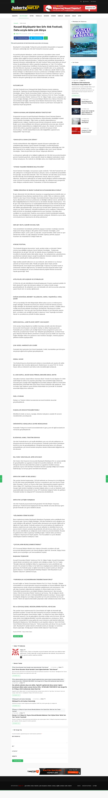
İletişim (95, 785)
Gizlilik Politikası (86, 785)
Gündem (53, 15)
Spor (79, 15)
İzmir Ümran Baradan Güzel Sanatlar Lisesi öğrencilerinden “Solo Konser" (35, 669)
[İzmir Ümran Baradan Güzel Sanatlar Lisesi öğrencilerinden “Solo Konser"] (30, 667)
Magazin (67, 15)
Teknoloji (39, 15)
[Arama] (81, 1)
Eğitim (31, 15)
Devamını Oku (16, 675)
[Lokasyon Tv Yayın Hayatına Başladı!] (76, 130)
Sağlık (74, 15)
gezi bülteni (27, 785)
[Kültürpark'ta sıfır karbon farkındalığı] (21, 699)
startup (54, 785)
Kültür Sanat (24, 15)
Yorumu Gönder (17, 760)
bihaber (50, 785)
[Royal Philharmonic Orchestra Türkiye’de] (76, 101)
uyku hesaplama (43, 785)
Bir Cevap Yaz (18, 636)
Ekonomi (46, 15)
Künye (79, 785)
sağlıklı (58, 785)
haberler (36, 785)
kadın (66, 785)
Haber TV (18, 33)
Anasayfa (14, 15)
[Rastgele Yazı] (12, 1)
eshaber (62, 785)
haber (32, 785)
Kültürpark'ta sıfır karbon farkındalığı (23, 701)
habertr (70, 785)
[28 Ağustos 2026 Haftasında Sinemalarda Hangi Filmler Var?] (83, 72)
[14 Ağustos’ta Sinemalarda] (76, 121)
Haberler (60, 15)
